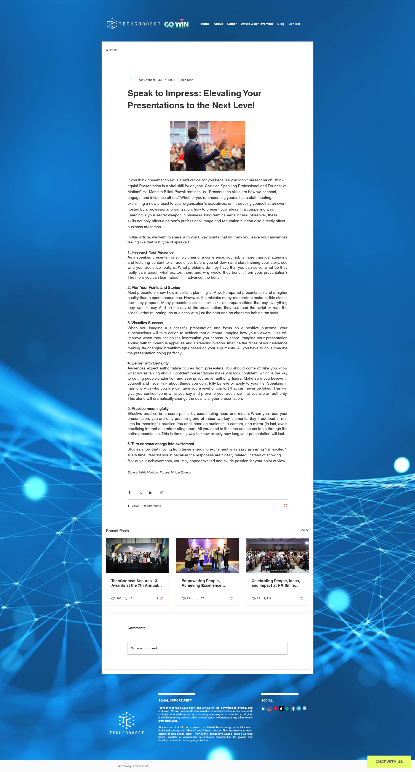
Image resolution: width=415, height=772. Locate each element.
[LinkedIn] (263, 708)
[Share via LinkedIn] (151, 492)
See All (304, 530)
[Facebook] (292, 708)
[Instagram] (269, 708)
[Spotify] (287, 708)
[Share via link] (161, 492)
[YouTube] (275, 708)
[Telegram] (298, 708)
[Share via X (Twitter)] (140, 492)
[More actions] (284, 79)
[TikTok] (281, 708)
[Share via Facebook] (130, 492)
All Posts (111, 50)
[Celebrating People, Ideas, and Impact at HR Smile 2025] (277, 555)
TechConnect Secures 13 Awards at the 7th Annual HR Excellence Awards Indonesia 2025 (134, 583)
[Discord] (304, 708)
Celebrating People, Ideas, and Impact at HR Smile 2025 (276, 583)
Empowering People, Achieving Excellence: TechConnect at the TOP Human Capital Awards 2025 (204, 583)
